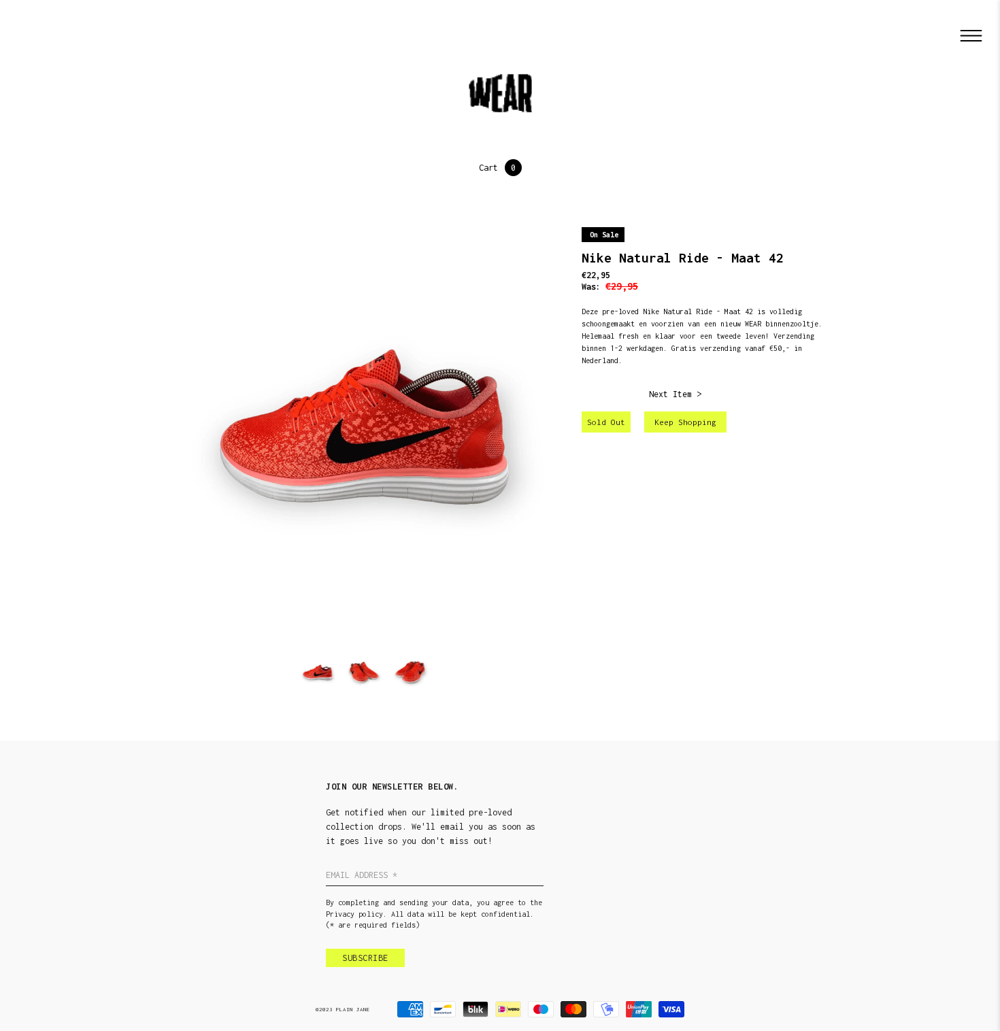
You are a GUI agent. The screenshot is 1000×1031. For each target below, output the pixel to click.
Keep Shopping (685, 422)
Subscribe (365, 958)
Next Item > (675, 394)
